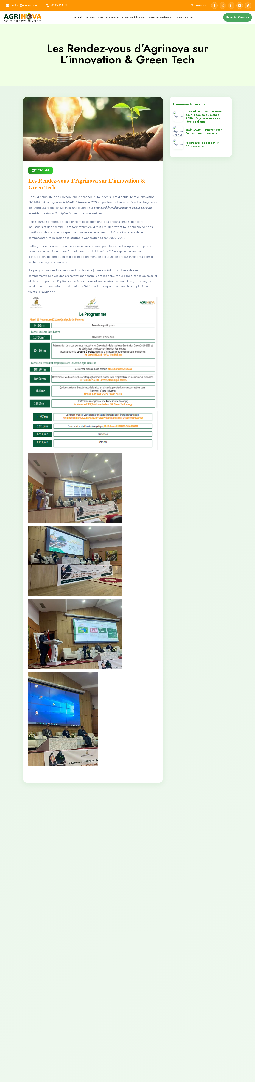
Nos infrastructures (184, 17)
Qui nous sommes (94, 17)
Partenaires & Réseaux (159, 17)
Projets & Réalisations (133, 17)
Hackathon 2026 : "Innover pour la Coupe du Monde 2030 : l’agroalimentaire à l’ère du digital (204, 116)
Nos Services (112, 17)
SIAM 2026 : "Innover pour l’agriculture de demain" (204, 131)
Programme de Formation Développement (202, 144)
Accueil (78, 17)
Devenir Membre (237, 17)
